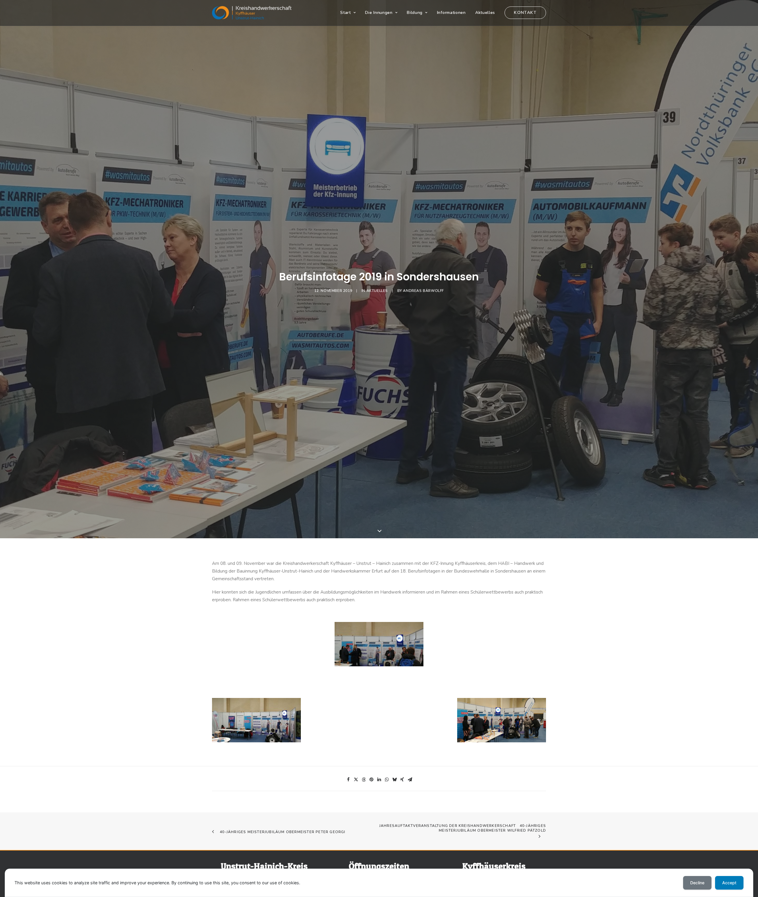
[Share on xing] (402, 779)
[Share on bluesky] (394, 779)
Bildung (415, 12)
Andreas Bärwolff (423, 290)
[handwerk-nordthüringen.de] (252, 12)
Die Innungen (378, 12)
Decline (697, 882)
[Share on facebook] (348, 779)
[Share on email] (409, 779)
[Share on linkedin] (379, 779)
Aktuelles (485, 12)
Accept (729, 882)
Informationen (451, 12)
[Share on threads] (363, 779)
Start (345, 12)
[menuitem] (350, 12)
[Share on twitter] (355, 779)
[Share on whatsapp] (386, 779)
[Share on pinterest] (371, 779)
